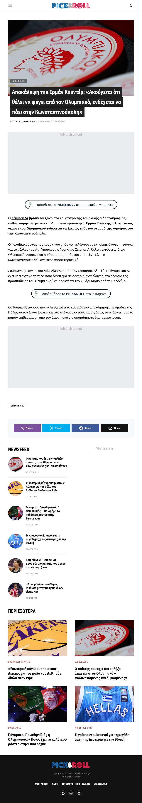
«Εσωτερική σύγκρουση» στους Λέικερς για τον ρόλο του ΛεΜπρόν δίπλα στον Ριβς (45, 486)
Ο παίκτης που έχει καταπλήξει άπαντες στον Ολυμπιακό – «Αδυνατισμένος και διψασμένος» (46, 462)
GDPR (55, 783)
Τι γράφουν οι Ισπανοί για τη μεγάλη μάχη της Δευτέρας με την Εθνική (46, 539)
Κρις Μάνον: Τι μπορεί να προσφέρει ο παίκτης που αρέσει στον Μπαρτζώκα (46, 563)
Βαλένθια (118, 281)
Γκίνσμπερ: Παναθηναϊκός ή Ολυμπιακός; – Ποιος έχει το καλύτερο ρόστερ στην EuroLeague (43, 513)
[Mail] (79, 793)
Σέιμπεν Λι (19, 218)
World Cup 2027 (83, 728)
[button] (10, 5)
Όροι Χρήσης (41, 783)
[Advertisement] (71, 162)
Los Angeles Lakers (19, 662)
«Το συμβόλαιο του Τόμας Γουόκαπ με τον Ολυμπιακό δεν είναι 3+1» (44, 588)
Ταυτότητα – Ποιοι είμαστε (76, 783)
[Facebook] (63, 793)
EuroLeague (18, 81)
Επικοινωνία (100, 783)
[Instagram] (71, 793)
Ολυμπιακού (36, 228)
